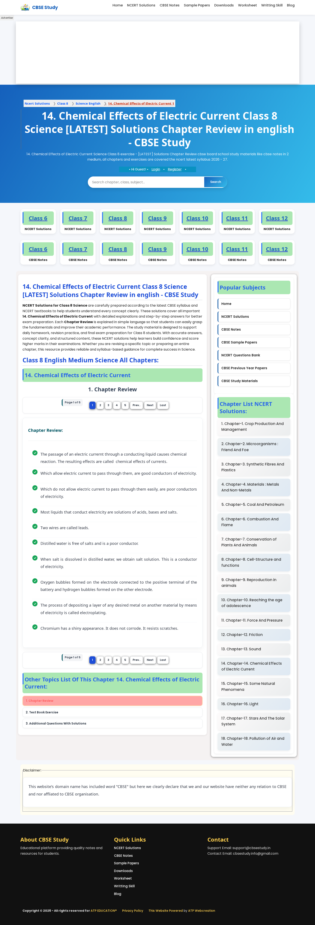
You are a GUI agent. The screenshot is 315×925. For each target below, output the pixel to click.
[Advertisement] (157, 53)
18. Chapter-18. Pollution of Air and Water (252, 741)
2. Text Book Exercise (42, 712)
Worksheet (247, 5)
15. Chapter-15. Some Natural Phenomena (248, 686)
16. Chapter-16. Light (239, 704)
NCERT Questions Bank (240, 355)
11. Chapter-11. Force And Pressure (252, 620)
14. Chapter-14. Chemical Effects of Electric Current (251, 666)
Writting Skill (272, 5)
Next (150, 405)
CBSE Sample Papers (239, 342)
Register (175, 169)
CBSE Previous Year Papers (244, 368)
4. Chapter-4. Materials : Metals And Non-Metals (250, 487)
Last (163, 405)
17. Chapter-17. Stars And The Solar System (253, 721)
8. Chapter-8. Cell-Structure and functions (251, 562)
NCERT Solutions (141, 5)
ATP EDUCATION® (104, 910)
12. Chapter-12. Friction (242, 634)
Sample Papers (197, 5)
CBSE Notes (170, 5)
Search (215, 182)
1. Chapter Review (39, 701)
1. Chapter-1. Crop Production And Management (252, 426)
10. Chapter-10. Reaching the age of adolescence (251, 602)
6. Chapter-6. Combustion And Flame (250, 522)
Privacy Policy (132, 910)
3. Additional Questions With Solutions (56, 723)
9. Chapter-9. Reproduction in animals (248, 582)
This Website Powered (165, 910)
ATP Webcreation (201, 910)
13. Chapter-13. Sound (241, 649)
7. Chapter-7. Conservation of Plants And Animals (249, 542)
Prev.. (136, 405)
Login (156, 169)
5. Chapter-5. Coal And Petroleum (252, 504)
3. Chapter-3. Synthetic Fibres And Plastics (252, 467)
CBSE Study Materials (239, 381)
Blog (291, 5)
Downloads (224, 5)
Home (117, 5)
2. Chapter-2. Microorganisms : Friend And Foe (249, 446)
